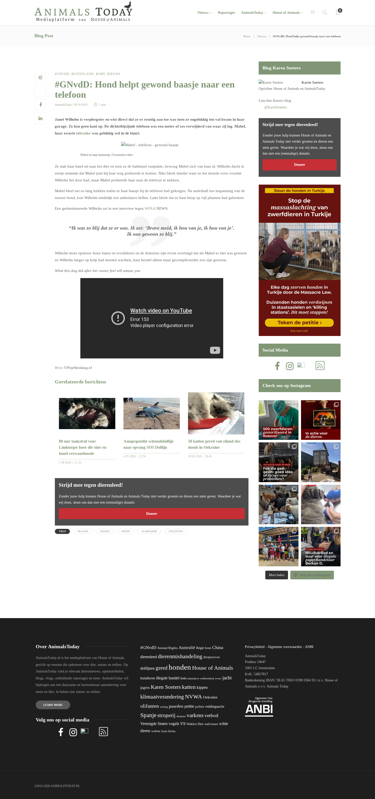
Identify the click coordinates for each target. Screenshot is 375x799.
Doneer (151, 514)
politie (199, 706)
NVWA (193, 696)
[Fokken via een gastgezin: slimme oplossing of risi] (278, 462)
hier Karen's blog (278, 101)
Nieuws (202, 13)
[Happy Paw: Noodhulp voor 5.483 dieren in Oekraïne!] (278, 504)
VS (182, 723)
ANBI (309, 647)
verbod (211, 715)
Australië (187, 647)
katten (189, 687)
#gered (105, 531)
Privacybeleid (255, 647)
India (183, 678)
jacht (227, 677)
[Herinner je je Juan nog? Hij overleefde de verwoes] (321, 504)
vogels (174, 723)
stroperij (166, 715)
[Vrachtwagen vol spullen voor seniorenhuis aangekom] (278, 546)
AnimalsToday (63, 104)
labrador (83, 133)
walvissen (211, 724)
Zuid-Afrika (168, 731)
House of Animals (286, 13)
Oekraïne (210, 697)
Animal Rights (167, 648)
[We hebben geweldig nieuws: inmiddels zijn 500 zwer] (278, 420)
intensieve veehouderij (201, 678)
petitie (189, 706)
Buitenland (82, 74)
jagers (145, 687)
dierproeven (211, 657)
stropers (181, 716)
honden (180, 667)
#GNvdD (62, 74)
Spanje (148, 715)
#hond (125, 531)
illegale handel (167, 678)
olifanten (149, 706)
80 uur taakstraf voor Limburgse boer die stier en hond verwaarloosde (82, 447)
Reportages (226, 13)
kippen (202, 687)
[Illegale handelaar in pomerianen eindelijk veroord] (321, 546)
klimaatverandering (162, 696)
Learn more (52, 704)
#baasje (83, 531)
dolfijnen (147, 668)
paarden (176, 706)
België (200, 648)
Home (247, 36)
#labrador (149, 531)
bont (208, 648)
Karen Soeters (312, 82)
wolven (155, 731)
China (217, 647)
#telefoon (176, 531)
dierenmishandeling (180, 656)
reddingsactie (214, 706)
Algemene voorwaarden (285, 647)
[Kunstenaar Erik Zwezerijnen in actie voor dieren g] (321, 420)
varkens (195, 715)
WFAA (150, 208)
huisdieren (147, 678)
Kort (100, 74)
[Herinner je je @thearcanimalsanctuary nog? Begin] (321, 462)
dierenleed (148, 657)
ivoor (218, 678)
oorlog (164, 706)
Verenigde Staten (154, 723)
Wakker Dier (195, 724)
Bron (59, 368)
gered (162, 668)
